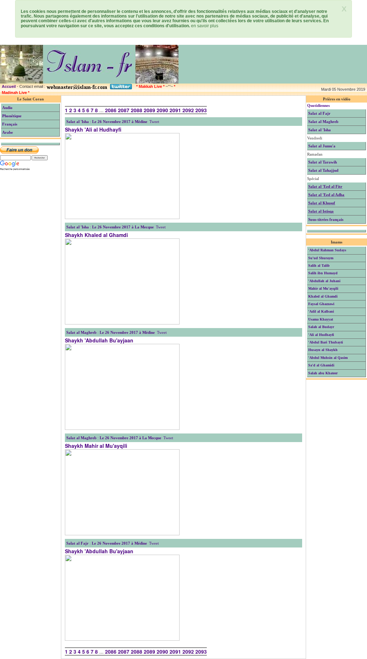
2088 (136, 110)
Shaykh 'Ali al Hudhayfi (93, 129)
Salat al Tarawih (322, 162)
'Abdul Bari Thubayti (325, 342)
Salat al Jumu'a (321, 146)
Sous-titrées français (325, 219)
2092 (188, 110)
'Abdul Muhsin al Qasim (328, 358)
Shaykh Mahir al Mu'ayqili (96, 445)
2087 (123, 110)
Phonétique (12, 116)
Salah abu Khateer (323, 373)
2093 (201, 110)
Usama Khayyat (320, 319)
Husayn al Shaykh (323, 350)
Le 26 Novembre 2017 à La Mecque (123, 227)
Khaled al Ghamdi (323, 296)
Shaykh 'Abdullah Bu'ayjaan (99, 340)
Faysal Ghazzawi (321, 304)
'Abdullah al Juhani (324, 281)
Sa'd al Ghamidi (321, 365)
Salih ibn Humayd (323, 273)
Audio (7, 107)
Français (9, 124)
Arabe (7, 132)
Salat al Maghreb (81, 332)
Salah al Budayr (321, 327)
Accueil (9, 86)
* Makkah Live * (150, 86)
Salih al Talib (319, 265)
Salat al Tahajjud (323, 170)
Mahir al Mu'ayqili (323, 288)
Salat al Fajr (77, 543)
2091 (175, 110)
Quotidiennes (318, 105)
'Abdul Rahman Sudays (327, 250)
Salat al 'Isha (77, 121)
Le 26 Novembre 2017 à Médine (119, 121)
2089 (149, 110)
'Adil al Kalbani (321, 311)
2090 (162, 110)
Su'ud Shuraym (320, 258)
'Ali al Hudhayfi (321, 335)
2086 (110, 110)
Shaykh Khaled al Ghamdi (96, 234)
